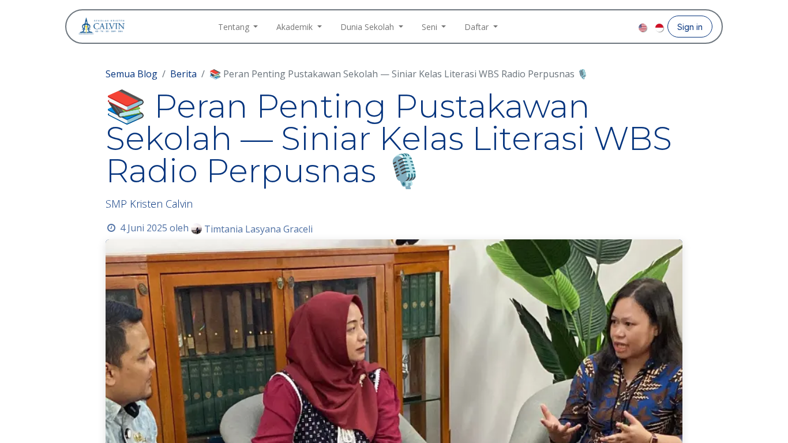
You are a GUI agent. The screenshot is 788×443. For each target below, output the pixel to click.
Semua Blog (131, 73)
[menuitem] (238, 26)
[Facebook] (591, 26)
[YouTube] (628, 26)
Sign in (690, 27)
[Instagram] (610, 26)
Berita (183, 73)
